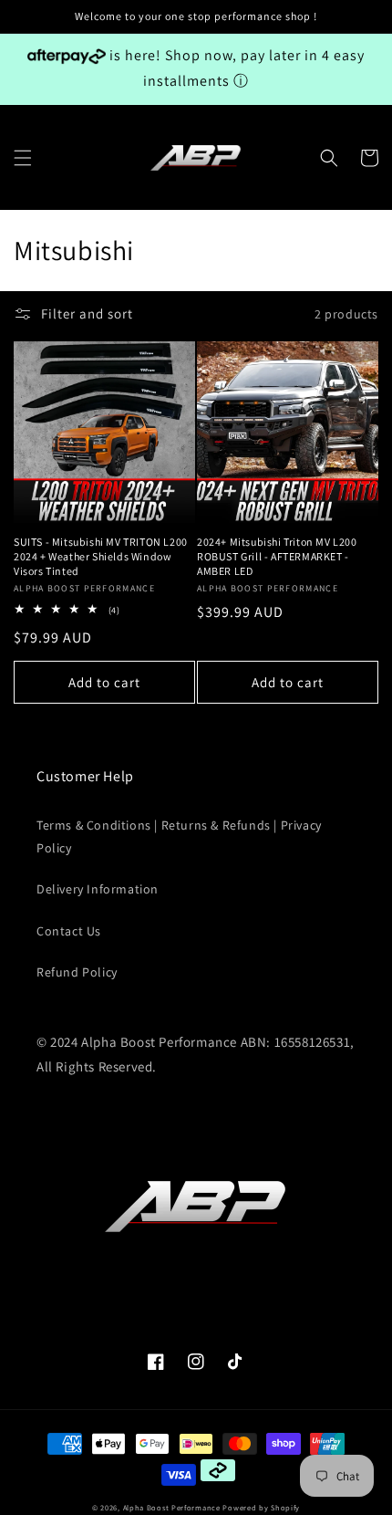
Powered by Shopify (261, 1507)
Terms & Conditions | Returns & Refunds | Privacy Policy (179, 836)
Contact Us (68, 931)
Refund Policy (77, 972)
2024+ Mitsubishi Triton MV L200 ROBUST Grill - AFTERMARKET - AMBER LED (277, 556)
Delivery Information (97, 889)
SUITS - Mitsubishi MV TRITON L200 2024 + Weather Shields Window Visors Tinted (101, 556)
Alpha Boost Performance (172, 1507)
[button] (23, 158)
